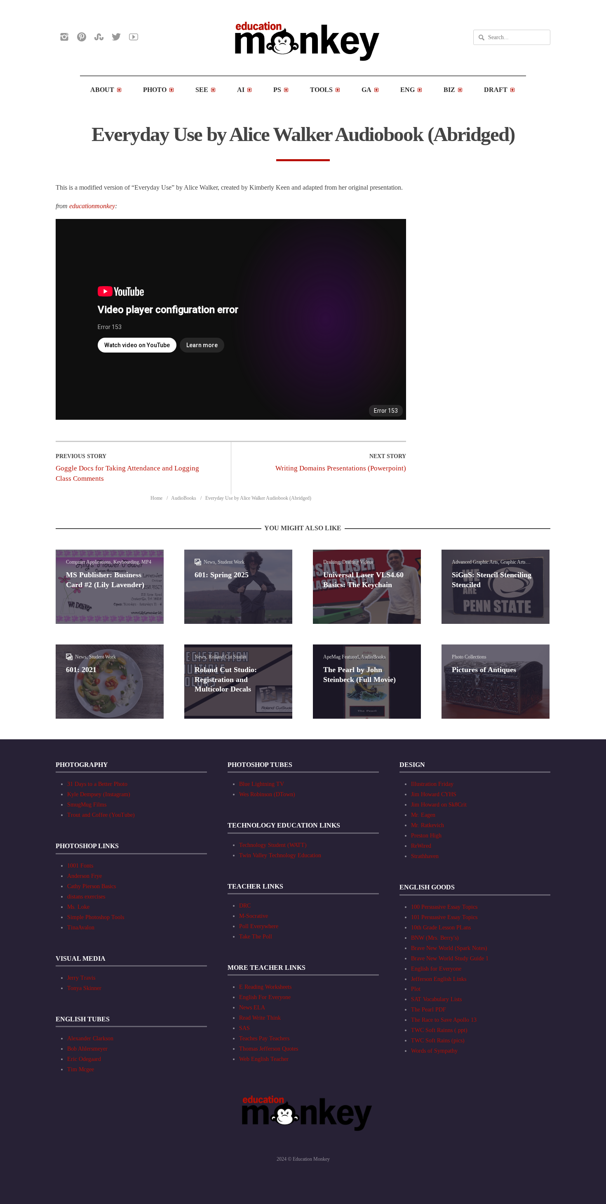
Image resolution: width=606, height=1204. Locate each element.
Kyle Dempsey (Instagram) (98, 794)
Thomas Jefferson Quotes (268, 1049)
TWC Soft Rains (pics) (438, 1040)
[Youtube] (133, 36)
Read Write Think (260, 1018)
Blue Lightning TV (261, 784)
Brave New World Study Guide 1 (450, 958)
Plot (415, 989)
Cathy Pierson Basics (91, 886)
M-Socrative (253, 916)
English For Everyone (265, 997)
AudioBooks (183, 498)
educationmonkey (92, 206)
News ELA (252, 1007)
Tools (321, 89)
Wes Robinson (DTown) (267, 794)
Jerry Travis (81, 978)
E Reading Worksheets (265, 987)
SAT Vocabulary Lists (436, 999)
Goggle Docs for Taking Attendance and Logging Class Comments (127, 473)
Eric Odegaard (84, 1059)
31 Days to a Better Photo (97, 784)
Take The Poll (255, 937)
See (201, 89)
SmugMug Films (86, 805)
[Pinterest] (81, 36)
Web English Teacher (264, 1059)
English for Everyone (436, 969)
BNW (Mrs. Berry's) (435, 938)
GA (366, 89)
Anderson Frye (84, 876)
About (102, 89)
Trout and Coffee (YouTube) (101, 815)
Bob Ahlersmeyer (87, 1049)
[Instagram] (64, 36)
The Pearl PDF (428, 1009)
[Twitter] (116, 36)
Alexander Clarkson (90, 1038)
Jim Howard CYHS (433, 794)
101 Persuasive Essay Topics (444, 917)
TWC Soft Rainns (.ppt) (439, 1030)
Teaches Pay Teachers (264, 1038)
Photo (155, 89)
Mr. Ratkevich (427, 825)
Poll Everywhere (258, 926)
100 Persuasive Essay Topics (444, 907)
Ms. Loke (78, 907)
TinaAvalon (80, 927)
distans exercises (86, 897)
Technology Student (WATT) (273, 845)
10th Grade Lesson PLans (441, 927)
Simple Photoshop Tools (95, 917)
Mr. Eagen (423, 815)
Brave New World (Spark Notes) (449, 948)
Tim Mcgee (80, 1069)
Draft (495, 89)
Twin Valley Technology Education (280, 855)
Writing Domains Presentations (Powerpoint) (340, 468)
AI (240, 89)
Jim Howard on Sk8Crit (439, 805)
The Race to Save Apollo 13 (444, 1020)
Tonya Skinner (84, 988)
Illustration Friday (432, 784)
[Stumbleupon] (99, 36)
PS (277, 89)
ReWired (421, 846)
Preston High (426, 835)
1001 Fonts (80, 866)
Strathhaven (425, 856)
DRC (245, 906)
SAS (244, 1028)
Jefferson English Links (438, 979)
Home (156, 498)
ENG (407, 89)
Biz (449, 89)
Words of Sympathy (434, 1051)
